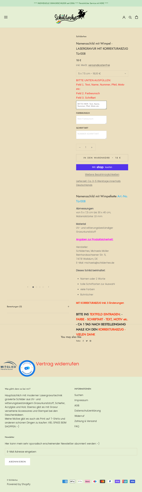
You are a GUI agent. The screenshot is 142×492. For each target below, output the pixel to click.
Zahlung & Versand (85, 421)
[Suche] (130, 17)
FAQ (76, 426)
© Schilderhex (12, 480)
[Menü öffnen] (5, 17)
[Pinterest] (90, 341)
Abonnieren (17, 461)
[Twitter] (87, 341)
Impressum (81, 400)
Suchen (78, 395)
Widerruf (79, 416)
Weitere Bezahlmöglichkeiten (102, 174)
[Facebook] (83, 341)
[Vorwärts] (48, 286)
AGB (76, 405)
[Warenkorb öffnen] (136, 17)
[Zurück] (27, 286)
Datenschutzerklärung (87, 410)
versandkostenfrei (99, 65)
